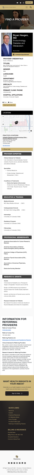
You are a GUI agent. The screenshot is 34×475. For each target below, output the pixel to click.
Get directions (6, 145)
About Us (11, 410)
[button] (17, 122)
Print (5, 102)
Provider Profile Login (14, 421)
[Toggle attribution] (31, 131)
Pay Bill (30, 2)
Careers (11, 412)
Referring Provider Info (9, 105)
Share (11, 102)
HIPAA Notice (10, 471)
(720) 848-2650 (6, 330)
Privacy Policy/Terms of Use (20, 471)
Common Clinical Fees (14, 439)
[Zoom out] (3, 119)
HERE (28, 130)
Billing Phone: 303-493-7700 (15, 434)
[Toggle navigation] (27, 7)
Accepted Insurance (13, 437)
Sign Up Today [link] (16, 393)
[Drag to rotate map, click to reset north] (3, 121)
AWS (26, 130)
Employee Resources (14, 415)
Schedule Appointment (22, 54)
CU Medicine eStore (14, 417)
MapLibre (21, 130)
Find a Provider (13, 419)
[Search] (31, 7)
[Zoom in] (3, 117)
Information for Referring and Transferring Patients (16, 340)
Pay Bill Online (11, 432)
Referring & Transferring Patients (17, 423)
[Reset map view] (3, 124)
